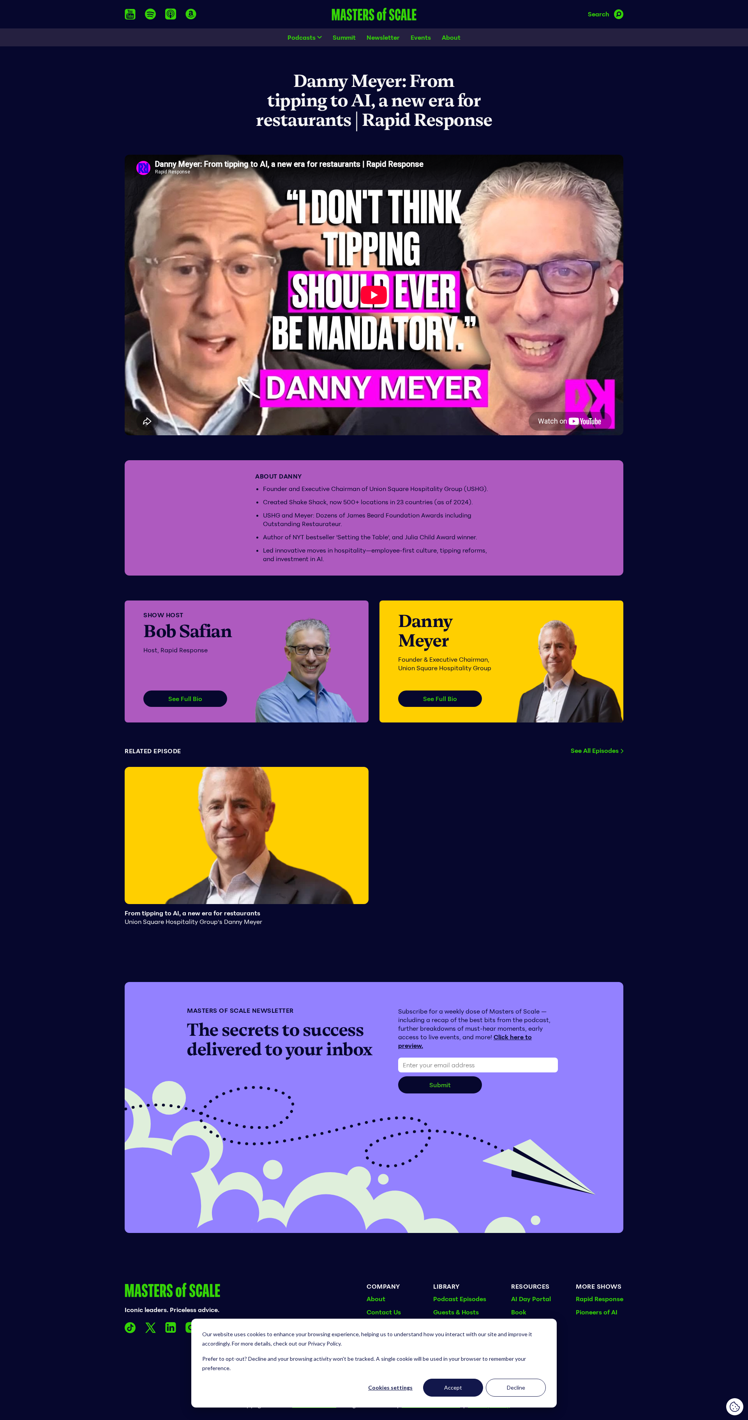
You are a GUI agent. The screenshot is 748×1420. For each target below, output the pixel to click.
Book (518, 1312)
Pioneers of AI (596, 1312)
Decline (516, 1387)
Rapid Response (599, 1299)
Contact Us (384, 1312)
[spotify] (150, 14)
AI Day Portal (531, 1299)
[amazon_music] (190, 14)
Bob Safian (187, 631)
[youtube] (130, 14)
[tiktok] (130, 1327)
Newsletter (383, 37)
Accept (453, 1387)
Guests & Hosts (456, 1312)
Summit (344, 37)
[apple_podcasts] (170, 14)
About (451, 37)
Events (421, 37)
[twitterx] (150, 1327)
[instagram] (190, 1327)
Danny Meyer (425, 630)
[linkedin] (170, 1327)
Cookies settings (390, 1387)
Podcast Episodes (459, 1299)
